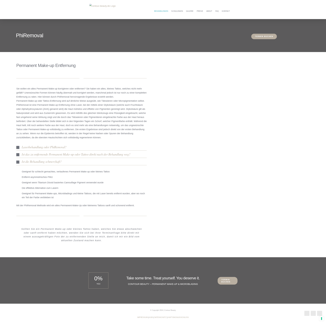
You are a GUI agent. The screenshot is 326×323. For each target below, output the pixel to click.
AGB (151, 317)
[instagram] (313, 313)
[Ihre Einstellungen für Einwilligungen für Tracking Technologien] (321, 318)
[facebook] (306, 313)
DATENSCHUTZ (160, 317)
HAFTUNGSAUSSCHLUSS (178, 317)
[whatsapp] (319, 313)
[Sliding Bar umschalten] (233, 9)
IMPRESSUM (142, 317)
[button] (81, 146)
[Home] (150, 9)
